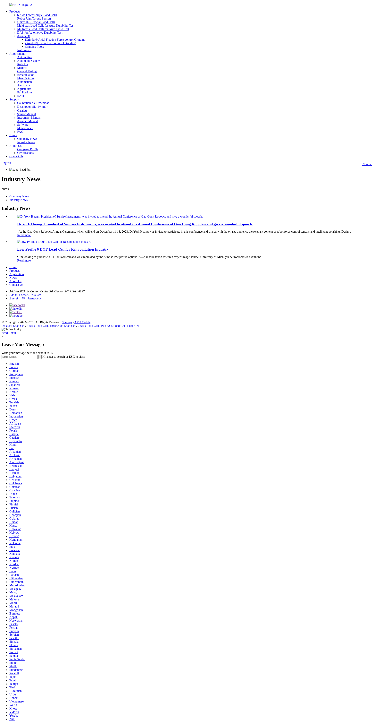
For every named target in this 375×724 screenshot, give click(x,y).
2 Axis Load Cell (88, 325)
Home (13, 267)
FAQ (20, 131)
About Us (15, 145)
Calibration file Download (33, 103)
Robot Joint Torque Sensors (34, 18)
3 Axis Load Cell (37, 325)
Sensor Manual (26, 114)
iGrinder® (23, 36)
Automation (24, 81)
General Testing (27, 71)
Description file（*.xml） (33, 106)
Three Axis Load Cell (62, 325)
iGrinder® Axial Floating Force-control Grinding (55, 39)
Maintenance (25, 128)
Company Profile (27, 149)
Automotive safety (28, 60)
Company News (27, 138)
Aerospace (23, 85)
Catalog (22, 110)
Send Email (9, 332)
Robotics (22, 64)
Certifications (25, 152)
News (13, 135)
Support (14, 99)
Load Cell (133, 325)
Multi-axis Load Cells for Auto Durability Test (45, 25)
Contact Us (16, 156)
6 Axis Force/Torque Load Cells (37, 15)
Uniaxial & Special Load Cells (36, 22)
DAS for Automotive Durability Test (39, 32)
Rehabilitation (25, 74)
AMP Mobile (82, 322)
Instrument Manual (28, 117)
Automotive (24, 57)
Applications (17, 53)
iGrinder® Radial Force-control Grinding (50, 43)
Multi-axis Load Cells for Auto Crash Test (43, 29)
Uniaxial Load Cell (13, 325)
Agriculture (24, 88)
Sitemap (67, 322)
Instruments (24, 50)
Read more (24, 235)
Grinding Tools (34, 46)
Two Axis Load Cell (113, 325)
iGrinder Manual (27, 121)
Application (16, 274)
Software (22, 124)
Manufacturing (26, 78)
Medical (22, 67)
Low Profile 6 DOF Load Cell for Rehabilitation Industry (63, 249)
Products (14, 11)
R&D (20, 96)
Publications (24, 92)
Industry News (26, 142)
